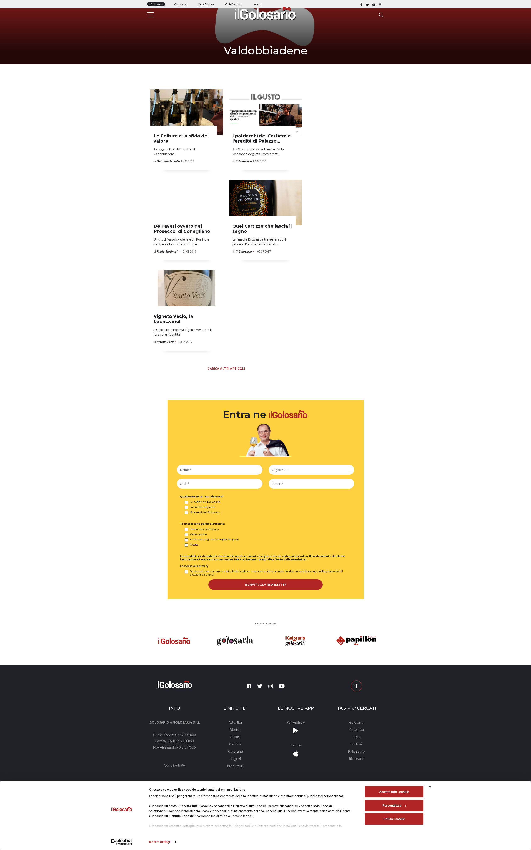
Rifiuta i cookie (394, 819)
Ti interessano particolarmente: (202, 523)
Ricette (194, 544)
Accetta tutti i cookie (394, 792)
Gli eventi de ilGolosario (205, 512)
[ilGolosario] (265, 13)
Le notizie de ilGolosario (205, 502)
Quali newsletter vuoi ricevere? (202, 496)
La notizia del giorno (202, 507)
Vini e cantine (198, 534)
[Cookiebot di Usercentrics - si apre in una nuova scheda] (121, 842)
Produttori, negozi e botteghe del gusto (214, 539)
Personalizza (391, 805)
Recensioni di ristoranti (204, 529)
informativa (240, 571)
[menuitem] (174, 765)
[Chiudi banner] (430, 787)
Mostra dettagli (160, 842)
